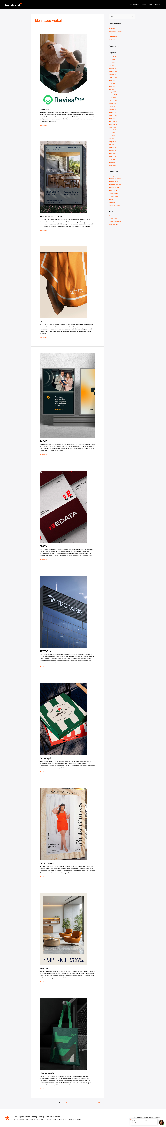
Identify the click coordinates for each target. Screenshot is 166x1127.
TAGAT (43, 441)
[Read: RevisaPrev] (63, 70)
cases (144, 4)
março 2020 (112, 165)
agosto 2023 (112, 118)
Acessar (111, 216)
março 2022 (112, 141)
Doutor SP (112, 40)
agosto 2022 (112, 130)
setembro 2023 (113, 115)
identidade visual (113, 196)
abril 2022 (111, 138)
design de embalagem (115, 178)
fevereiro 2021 (113, 147)
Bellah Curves (47, 863)
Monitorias (112, 34)
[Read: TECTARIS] (63, 611)
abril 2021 (111, 144)
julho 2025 (112, 83)
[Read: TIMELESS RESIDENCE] (63, 177)
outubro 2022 (112, 127)
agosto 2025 (112, 80)
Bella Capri (45, 758)
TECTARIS (45, 651)
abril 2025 (111, 89)
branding (111, 176)
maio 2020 (112, 162)
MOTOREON (113, 37)
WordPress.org (113, 224)
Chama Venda (47, 1073)
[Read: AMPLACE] (63, 929)
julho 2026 (112, 60)
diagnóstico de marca (115, 184)
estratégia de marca (114, 187)
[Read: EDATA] (63, 506)
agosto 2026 (112, 57)
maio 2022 (112, 136)
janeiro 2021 (112, 150)
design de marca (113, 181)
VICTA (43, 321)
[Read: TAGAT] (67, 395)
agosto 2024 (112, 103)
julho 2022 (112, 133)
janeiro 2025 (112, 98)
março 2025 (112, 92)
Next (99, 1102)
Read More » (43, 125)
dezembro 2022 (113, 121)
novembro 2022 (113, 124)
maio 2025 (112, 86)
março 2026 (112, 68)
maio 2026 (112, 63)
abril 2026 (111, 65)
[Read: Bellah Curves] (63, 824)
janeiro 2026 (112, 74)
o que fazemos (134, 4)
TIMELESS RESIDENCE (52, 216)
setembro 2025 (113, 77)
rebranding (112, 202)
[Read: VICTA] (63, 282)
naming (111, 199)
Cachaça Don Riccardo (115, 31)
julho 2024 (112, 106)
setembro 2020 (113, 156)
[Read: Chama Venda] (63, 1034)
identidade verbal (113, 193)
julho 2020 (112, 159)
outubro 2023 (112, 112)
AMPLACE (45, 968)
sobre (150, 4)
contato (157, 4)
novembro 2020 (113, 153)
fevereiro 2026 (113, 71)
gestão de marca (113, 190)
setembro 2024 (113, 101)
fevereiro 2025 (113, 95)
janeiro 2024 (112, 109)
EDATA (43, 546)
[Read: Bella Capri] (63, 719)
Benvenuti (112, 28)
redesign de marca (114, 205)
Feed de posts (113, 218)
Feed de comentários (115, 221)
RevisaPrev (45, 109)
